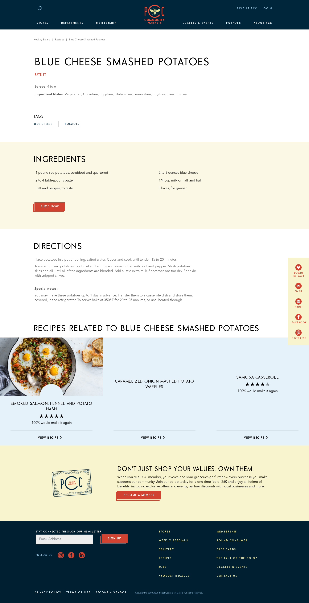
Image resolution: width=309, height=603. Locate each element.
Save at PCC (247, 8)
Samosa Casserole (257, 377)
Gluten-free (123, 94)
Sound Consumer (232, 540)
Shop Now (50, 206)
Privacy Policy (48, 592)
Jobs (163, 567)
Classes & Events (198, 23)
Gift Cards (226, 549)
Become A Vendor (111, 592)
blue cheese (42, 124)
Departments (72, 23)
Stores (42, 23)
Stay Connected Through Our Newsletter (69, 532)
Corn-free (90, 94)
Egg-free (106, 94)
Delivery (166, 549)
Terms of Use (78, 592)
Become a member (139, 495)
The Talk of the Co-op (237, 558)
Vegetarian (73, 94)
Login (267, 8)
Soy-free (159, 94)
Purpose (233, 23)
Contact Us (227, 576)
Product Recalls (174, 576)
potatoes (72, 124)
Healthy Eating (41, 40)
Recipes (59, 40)
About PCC (263, 23)
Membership (106, 23)
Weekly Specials (173, 540)
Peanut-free (142, 94)
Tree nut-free (177, 94)
